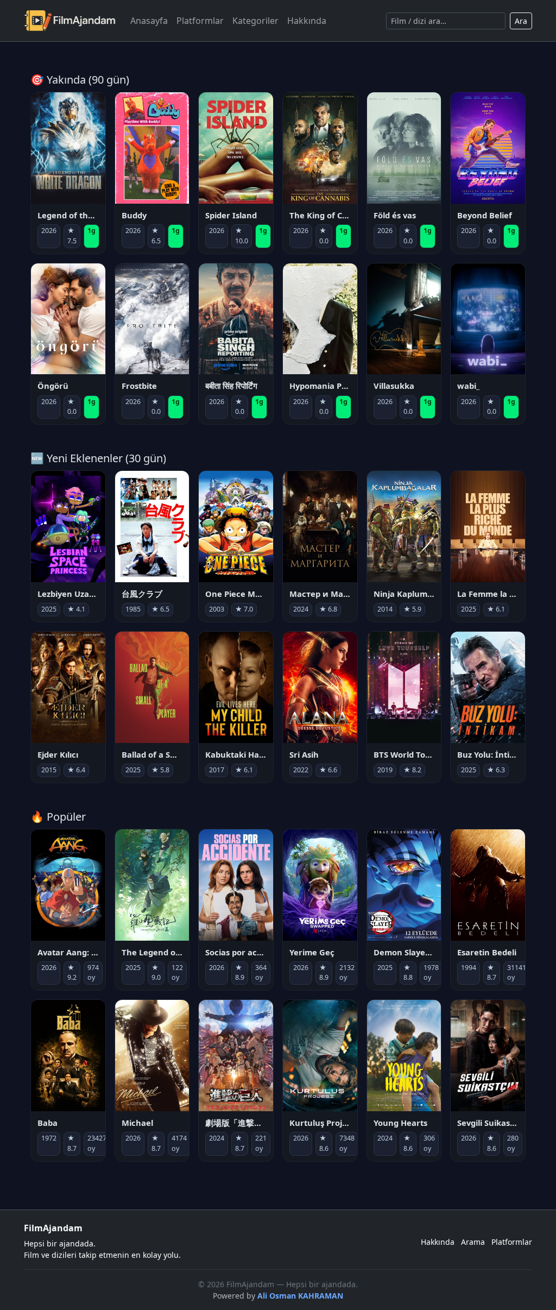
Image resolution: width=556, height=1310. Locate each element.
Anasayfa (149, 21)
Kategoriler (255, 21)
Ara (521, 21)
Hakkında (306, 21)
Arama (473, 1242)
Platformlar (200, 21)
